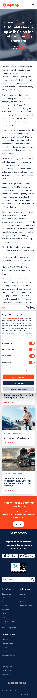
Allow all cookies (18, 377)
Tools (4, 602)
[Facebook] (12, 683)
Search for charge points (8, 622)
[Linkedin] (20, 683)
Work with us (23, 598)
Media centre (6, 659)
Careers (5, 651)
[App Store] (10, 556)
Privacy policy (7, 671)
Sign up (18, 524)
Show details (25, 371)
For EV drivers (8, 589)
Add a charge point (9, 628)
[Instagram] (9, 683)
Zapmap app (6, 594)
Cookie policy (7, 667)
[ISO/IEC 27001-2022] (18, 568)
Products (21, 594)
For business (24, 589)
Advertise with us (24, 602)
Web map (5, 598)
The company (8, 634)
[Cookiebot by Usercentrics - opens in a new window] (26, 307)
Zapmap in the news (9, 655)
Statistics (5, 609)
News (18, 20)
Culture (4, 647)
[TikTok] (24, 683)
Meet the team (7, 643)
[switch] (32, 349)
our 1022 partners (15, 318)
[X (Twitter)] (16, 683)
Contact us (6, 663)
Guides (4, 606)
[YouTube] (28, 683)
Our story (5, 639)
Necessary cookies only (18, 389)
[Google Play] (27, 556)
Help (3, 617)
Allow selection (18, 383)
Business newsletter (25, 606)
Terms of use (6, 674)
